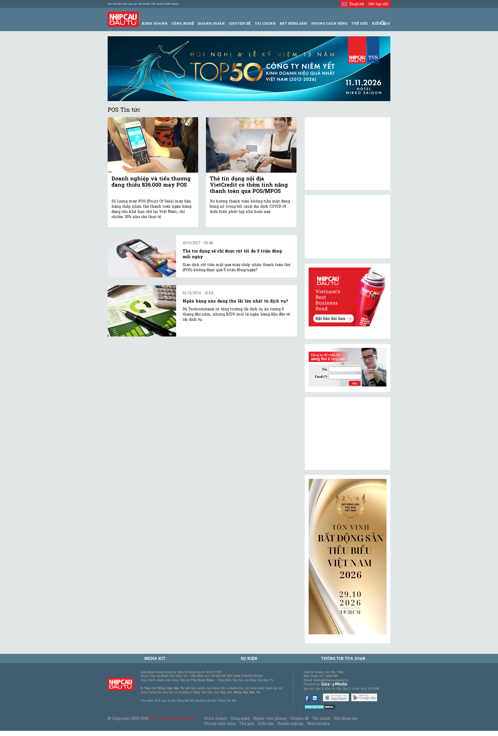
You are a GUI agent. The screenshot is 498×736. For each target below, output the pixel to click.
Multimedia (318, 723)
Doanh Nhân (211, 23)
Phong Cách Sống (329, 23)
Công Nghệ (182, 23)
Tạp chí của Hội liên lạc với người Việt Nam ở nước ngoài (143, 4)
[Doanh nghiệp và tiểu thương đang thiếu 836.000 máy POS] (153, 145)
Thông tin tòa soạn (343, 658)
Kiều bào (266, 723)
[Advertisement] (347, 433)
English (355, 3)
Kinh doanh (215, 718)
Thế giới (359, 23)
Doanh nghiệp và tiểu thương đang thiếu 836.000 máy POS (151, 181)
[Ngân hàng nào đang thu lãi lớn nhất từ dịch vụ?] (142, 311)
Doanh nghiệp (290, 723)
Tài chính (321, 718)
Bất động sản (293, 23)
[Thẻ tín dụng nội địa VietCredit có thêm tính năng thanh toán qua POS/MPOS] (251, 145)
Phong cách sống (219, 723)
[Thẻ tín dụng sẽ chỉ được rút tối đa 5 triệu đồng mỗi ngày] (142, 256)
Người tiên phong (269, 718)
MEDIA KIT (154, 658)
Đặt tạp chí (379, 3)
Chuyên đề (240, 23)
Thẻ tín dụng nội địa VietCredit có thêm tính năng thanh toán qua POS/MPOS (249, 184)
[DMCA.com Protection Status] (320, 707)
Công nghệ (240, 718)
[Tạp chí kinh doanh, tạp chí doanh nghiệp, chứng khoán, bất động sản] (123, 18)
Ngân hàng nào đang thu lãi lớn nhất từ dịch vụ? (235, 301)
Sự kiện (249, 658)
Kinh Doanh (155, 23)
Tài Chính (265, 23)
